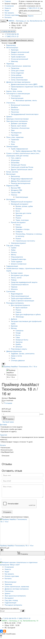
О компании (9, 6)
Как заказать (9, 13)
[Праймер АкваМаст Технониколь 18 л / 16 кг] (19, 366)
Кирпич (30, 15)
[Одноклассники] (4, 631)
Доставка (3, 424)
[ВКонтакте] (1, 631)
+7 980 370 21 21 (33, 8)
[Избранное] (3, 364)
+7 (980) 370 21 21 (12, 36)
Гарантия (3, 435)
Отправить (7, 512)
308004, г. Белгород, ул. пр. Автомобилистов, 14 (26, 21)
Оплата (3, 445)
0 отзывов (8, 403)
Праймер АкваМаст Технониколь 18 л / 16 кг (16, 545)
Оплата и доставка (12, 15)
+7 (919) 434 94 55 (8, 31)
